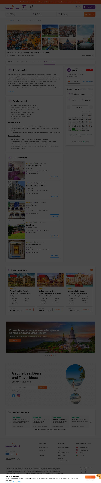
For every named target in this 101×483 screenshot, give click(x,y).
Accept (90, 477)
